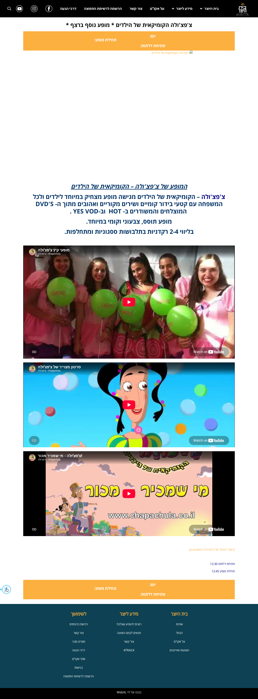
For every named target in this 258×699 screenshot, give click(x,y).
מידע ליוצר (184, 8)
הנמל (179, 633)
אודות (179, 624)
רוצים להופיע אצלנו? (129, 624)
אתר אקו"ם (78, 659)
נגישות (78, 667)
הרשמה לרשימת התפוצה (103, 8)
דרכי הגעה (68, 8)
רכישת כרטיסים (79, 624)
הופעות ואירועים (179, 650)
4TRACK (129, 650)
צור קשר (135, 8)
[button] (5, 589)
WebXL (121, 692)
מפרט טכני (78, 641)
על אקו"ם (157, 8)
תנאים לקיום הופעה (129, 633)
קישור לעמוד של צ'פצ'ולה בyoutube (212, 549)
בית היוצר (211, 8)
